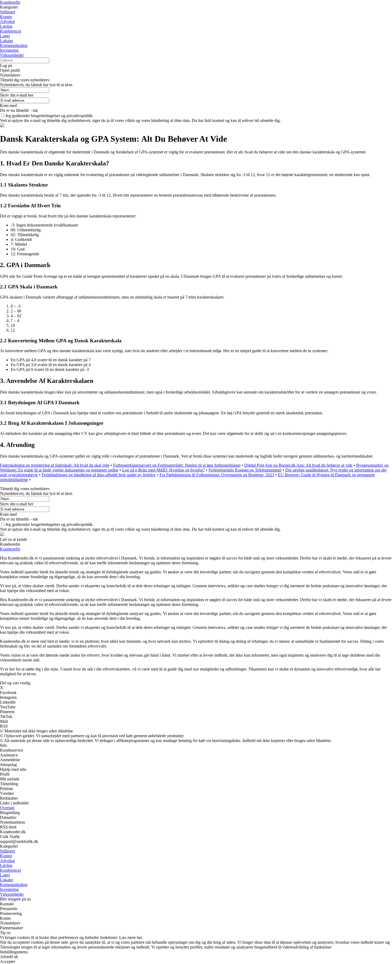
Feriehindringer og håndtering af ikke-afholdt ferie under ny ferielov (99, 475)
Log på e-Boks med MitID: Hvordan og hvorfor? (163, 470)
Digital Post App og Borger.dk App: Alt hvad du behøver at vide (298, 465)
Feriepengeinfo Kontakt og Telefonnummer (245, 470)
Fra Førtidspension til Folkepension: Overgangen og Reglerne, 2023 (216, 475)
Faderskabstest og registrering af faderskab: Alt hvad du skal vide (54, 465)
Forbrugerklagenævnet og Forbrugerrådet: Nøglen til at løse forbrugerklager (177, 465)
